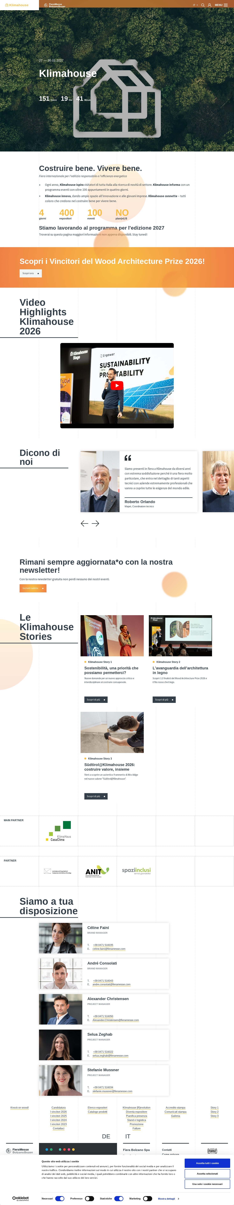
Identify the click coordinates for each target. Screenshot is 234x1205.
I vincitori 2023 (58, 1124)
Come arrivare (170, 1154)
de (106, 1136)
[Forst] (212, 1151)
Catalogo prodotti (97, 1111)
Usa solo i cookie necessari (207, 1184)
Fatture (137, 1128)
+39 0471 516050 (103, 1016)
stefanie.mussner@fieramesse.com (112, 1091)
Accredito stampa (175, 1107)
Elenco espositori (97, 1107)
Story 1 (215, 1107)
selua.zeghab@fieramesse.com (110, 1055)
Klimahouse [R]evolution (136, 1107)
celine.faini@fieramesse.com (109, 948)
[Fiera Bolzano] (54, 5)
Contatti (167, 1150)
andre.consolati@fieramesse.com (111, 984)
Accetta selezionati (207, 1173)
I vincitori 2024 (58, 1120)
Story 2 (215, 1111)
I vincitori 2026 (58, 1111)
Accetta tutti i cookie (207, 1163)
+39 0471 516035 (103, 945)
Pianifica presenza (136, 1116)
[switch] (89, 1198)
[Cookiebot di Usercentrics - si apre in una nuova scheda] (21, 1198)
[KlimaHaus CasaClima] (58, 831)
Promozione (136, 1124)
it (128, 1136)
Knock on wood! (20, 1107)
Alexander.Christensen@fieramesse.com (116, 1020)
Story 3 (215, 1116)
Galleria (175, 1116)
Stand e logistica (136, 1120)
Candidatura (59, 1107)
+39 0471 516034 (103, 1087)
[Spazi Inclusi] (136, 871)
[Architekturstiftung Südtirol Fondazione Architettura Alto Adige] (58, 871)
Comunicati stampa (175, 1111)
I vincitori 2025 (58, 1116)
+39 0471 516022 (103, 1051)
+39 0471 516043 (103, 980)
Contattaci (58, 1128)
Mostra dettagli (166, 1198)
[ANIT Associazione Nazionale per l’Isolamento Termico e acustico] (97, 871)
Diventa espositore (136, 1111)
